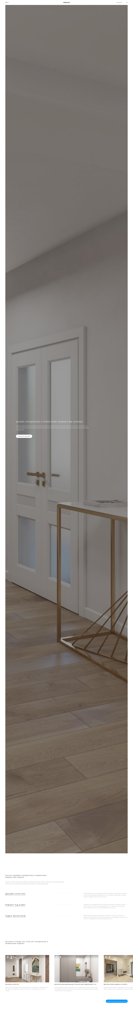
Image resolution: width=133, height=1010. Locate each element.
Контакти (119, 2)
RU (127, 2)
